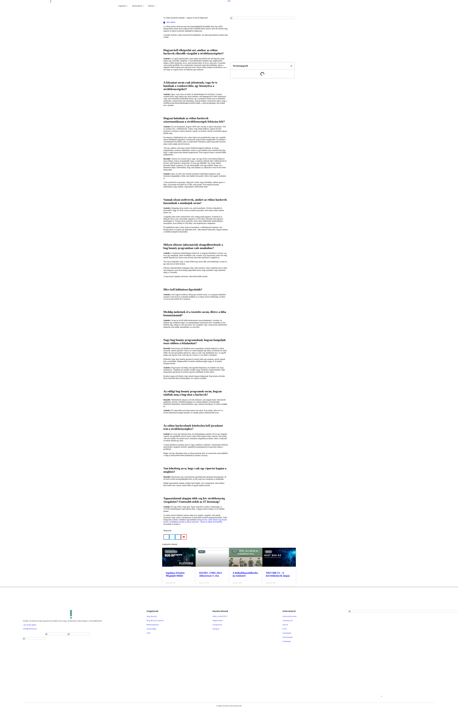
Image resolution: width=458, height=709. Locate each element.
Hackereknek (137, 6)
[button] (166, 537)
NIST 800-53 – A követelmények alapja (278, 574)
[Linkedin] (390, 696)
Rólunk (151, 6)
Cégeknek (122, 6)
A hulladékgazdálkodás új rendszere (245, 574)
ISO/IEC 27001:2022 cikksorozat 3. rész (210, 574)
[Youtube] (394, 696)
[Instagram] (386, 696)
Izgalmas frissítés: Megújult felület (175, 574)
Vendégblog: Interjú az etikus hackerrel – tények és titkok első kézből (195, 522)
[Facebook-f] (377, 696)
